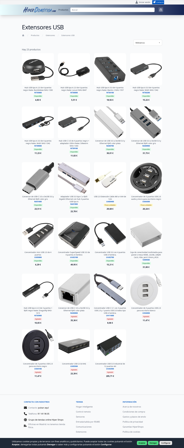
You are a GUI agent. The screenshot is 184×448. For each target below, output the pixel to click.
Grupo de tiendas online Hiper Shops (45, 419)
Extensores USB (67, 35)
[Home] (23, 35)
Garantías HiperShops (133, 426)
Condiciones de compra (134, 411)
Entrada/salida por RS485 (88, 421)
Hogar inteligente (84, 406)
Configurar (165, 443)
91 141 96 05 (43, 413)
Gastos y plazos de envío (134, 416)
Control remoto (83, 411)
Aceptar (142, 443)
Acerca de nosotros (132, 406)
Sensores (80, 416)
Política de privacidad (133, 421)
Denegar (153, 443)
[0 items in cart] (161, 9)
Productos (63, 9)
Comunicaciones (84, 426)
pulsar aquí (43, 407)
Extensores (50, 35)
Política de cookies (131, 431)
